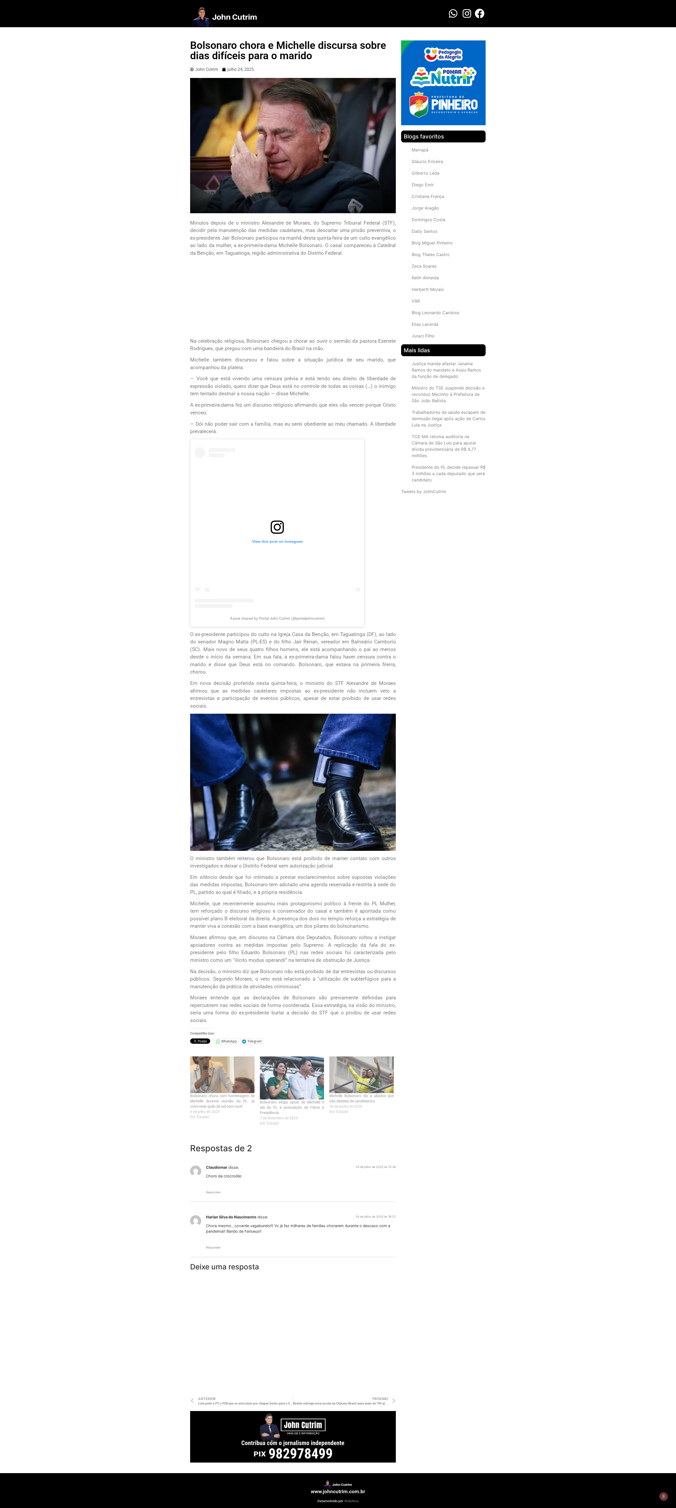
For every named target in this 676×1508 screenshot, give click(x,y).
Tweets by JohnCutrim (423, 491)
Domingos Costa (428, 219)
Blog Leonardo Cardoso (435, 312)
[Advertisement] (293, 298)
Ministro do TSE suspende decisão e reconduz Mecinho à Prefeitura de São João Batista (448, 394)
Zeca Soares (424, 266)
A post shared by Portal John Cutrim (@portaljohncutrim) (277, 618)
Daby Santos (424, 231)
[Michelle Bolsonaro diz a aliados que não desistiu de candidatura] (361, 1074)
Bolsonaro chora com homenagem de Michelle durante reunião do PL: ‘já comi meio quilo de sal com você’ (222, 1101)
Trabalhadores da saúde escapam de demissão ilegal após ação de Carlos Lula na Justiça (448, 419)
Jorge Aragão (425, 208)
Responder (213, 1192)
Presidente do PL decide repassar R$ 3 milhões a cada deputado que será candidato (449, 473)
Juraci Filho (423, 335)
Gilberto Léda (425, 173)
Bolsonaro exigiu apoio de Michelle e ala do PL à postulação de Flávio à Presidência (292, 1107)
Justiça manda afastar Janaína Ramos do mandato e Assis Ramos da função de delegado (446, 370)
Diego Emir (423, 184)
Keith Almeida (425, 277)
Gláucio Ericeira (427, 161)
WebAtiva (351, 1501)
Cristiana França (428, 196)
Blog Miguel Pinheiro (432, 242)
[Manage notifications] (663, 1496)
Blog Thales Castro (431, 254)
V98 (416, 301)
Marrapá (420, 149)
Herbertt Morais (428, 289)
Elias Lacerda (425, 324)
